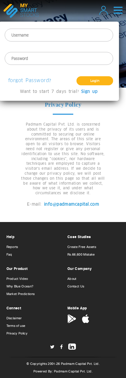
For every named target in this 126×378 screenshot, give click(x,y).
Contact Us (75, 286)
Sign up (89, 91)
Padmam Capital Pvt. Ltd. (73, 371)
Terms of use (15, 326)
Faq (9, 254)
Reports (12, 247)
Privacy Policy (17, 333)
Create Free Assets (81, 247)
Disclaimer (14, 318)
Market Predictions (20, 294)
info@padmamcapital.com (71, 204)
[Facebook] (61, 346)
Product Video (17, 279)
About (71, 279)
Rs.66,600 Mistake (81, 254)
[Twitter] (52, 346)
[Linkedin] (72, 347)
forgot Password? (29, 80)
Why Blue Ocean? (20, 286)
